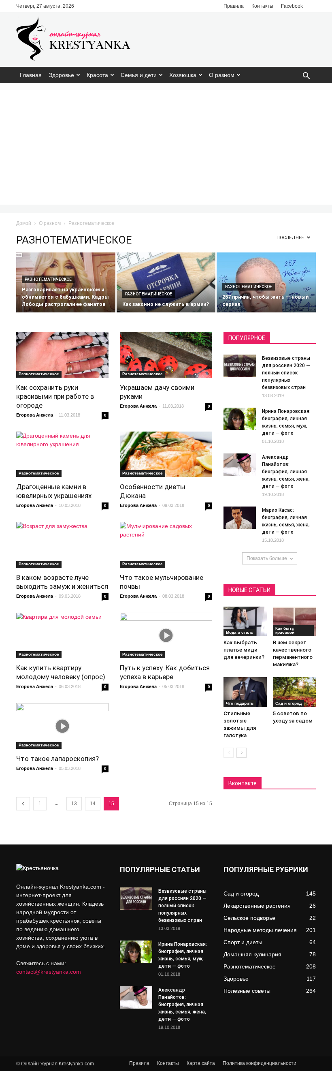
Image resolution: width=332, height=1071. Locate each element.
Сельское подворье (249, 918)
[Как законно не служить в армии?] (166, 283)
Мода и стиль (239, 632)
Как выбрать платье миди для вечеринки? (243, 649)
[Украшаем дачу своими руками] (166, 355)
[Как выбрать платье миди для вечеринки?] (245, 621)
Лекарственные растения (257, 905)
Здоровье (61, 75)
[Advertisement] (166, 144)
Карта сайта (201, 1063)
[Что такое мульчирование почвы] (166, 545)
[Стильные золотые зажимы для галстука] (245, 692)
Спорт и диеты (242, 942)
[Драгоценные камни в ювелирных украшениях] (62, 454)
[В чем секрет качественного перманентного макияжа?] (294, 621)
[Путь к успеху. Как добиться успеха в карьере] (166, 635)
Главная (31, 75)
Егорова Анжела (34, 415)
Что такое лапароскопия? (57, 759)
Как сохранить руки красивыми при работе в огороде (55, 396)
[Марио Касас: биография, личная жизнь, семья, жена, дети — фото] (239, 518)
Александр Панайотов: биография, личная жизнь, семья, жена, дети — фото (286, 471)
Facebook (292, 6)
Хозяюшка (182, 75)
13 (74, 803)
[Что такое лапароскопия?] (62, 726)
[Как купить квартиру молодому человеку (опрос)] (62, 635)
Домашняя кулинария (252, 954)
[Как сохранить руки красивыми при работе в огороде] (62, 355)
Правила (233, 6)
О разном (221, 75)
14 (93, 803)
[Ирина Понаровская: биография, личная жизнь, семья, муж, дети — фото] (239, 419)
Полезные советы (246, 991)
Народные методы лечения (260, 930)
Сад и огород (288, 703)
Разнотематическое (48, 279)
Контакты (262, 6)
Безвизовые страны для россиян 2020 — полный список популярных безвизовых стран (286, 372)
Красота (97, 75)
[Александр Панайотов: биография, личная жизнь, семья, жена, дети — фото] (239, 464)
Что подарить (239, 703)
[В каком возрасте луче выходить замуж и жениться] (62, 545)
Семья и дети (139, 75)
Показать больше (267, 558)
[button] (306, 76)
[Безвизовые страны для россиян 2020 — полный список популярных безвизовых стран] (239, 366)
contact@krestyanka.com (48, 971)
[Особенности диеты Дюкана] (166, 454)
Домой (23, 223)
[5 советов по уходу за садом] (294, 692)
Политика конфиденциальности (259, 1063)
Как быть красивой (284, 630)
